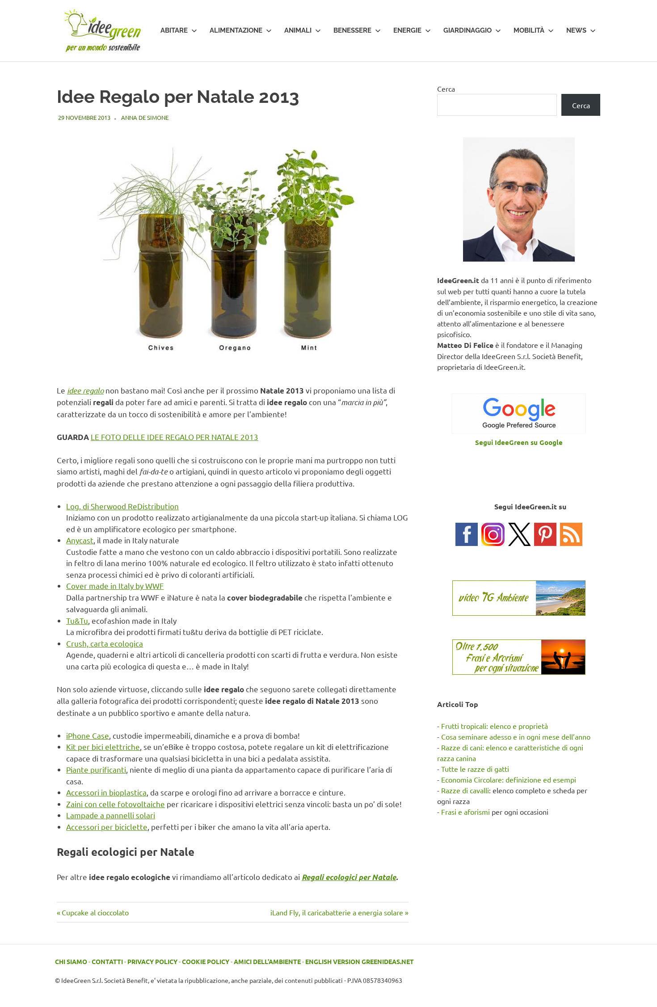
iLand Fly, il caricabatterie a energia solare (336, 912)
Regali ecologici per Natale (349, 877)
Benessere (352, 30)
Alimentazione (236, 30)
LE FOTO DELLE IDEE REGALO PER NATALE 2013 (174, 436)
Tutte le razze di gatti (475, 768)
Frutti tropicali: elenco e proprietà (494, 725)
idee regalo (85, 390)
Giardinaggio (467, 30)
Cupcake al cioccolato (95, 912)
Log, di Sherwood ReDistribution (122, 506)
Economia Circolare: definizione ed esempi (508, 779)
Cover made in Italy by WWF (115, 585)
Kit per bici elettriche (103, 746)
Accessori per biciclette (106, 826)
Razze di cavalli (465, 790)
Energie (407, 30)
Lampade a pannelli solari (110, 815)
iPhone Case (87, 735)
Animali (298, 30)
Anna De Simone (144, 117)
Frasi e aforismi (465, 811)
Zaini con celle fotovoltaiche (115, 803)
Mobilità (529, 30)
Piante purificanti (96, 769)
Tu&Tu (77, 620)
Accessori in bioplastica (106, 792)
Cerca (446, 88)
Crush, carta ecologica (104, 643)
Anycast (79, 540)
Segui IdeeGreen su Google (519, 442)
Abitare (174, 30)
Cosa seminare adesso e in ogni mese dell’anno (515, 736)
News (576, 30)
